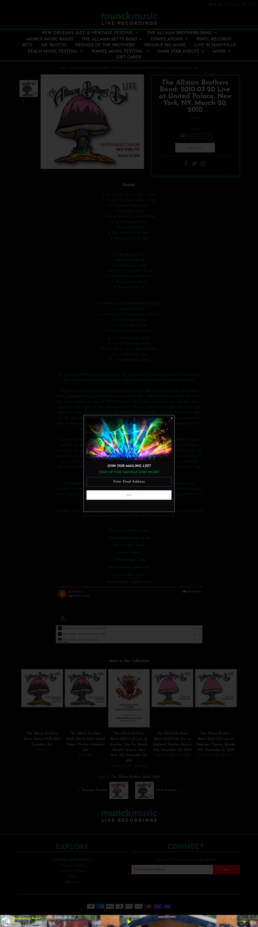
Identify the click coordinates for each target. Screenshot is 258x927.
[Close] (171, 418)
